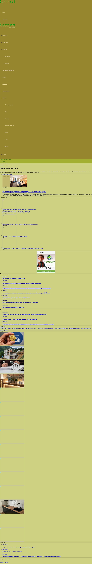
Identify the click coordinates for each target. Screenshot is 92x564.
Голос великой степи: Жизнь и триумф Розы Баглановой (16, 212)
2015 (2, 328)
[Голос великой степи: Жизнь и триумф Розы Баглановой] (16, 211)
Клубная (7, 118)
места (43, 328)
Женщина (7, 56)
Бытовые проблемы (8, 70)
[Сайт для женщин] (7, 4)
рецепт (87, 328)
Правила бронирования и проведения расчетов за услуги (24, 192)
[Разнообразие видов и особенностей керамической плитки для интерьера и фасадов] (12, 387)
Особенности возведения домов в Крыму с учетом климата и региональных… (21, 224)
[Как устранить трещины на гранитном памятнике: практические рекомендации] (12, 499)
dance (9, 328)
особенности (51, 328)
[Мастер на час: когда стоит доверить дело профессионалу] (12, 485)
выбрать (35, 328)
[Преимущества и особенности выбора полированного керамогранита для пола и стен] (9, 247)
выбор (32, 328)
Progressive (29, 328)
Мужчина (7, 63)
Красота (5, 49)
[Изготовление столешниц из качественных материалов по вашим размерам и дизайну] (12, 513)
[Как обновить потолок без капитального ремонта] (12, 471)
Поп (6, 111)
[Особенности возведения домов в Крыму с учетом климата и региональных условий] (9, 223)
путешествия (82, 328)
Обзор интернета (9, 104)
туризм (2, 330)
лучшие (39, 328)
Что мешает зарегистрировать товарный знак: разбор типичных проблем (19, 209)
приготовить (66, 328)
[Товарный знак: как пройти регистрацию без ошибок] (9, 235)
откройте (56, 328)
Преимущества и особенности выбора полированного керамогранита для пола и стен (23, 248)
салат (90, 328)
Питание (5, 84)
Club (5, 328)
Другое (6, 146)
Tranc (6, 139)
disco (18, 328)
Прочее (5, 97)
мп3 (47, 328)
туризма (6, 330)
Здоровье (5, 42)
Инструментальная (9, 125)
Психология (6, 91)
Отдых (4, 77)
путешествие (71, 328)
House (6, 132)
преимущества (61, 328)
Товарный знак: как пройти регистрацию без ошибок (15, 236)
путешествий (76, 328)
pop (25, 328)
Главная (2, 164)
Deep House (14, 328)
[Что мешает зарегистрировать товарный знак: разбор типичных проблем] (9, 208)
